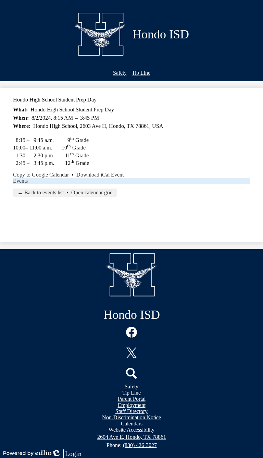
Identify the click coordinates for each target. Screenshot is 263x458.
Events (20, 181)
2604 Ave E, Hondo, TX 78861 (131, 437)
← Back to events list (40, 192)
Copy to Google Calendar (41, 175)
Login (66, 454)
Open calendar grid (92, 192)
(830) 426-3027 (140, 445)
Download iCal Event (100, 175)
